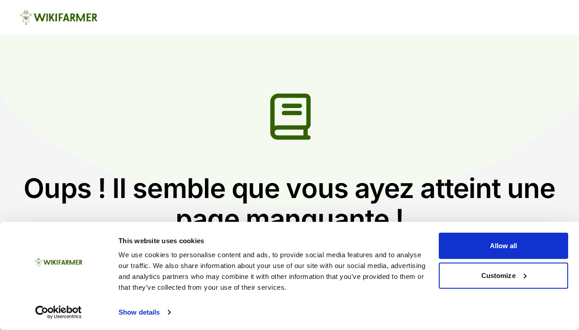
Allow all (503, 246)
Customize (498, 275)
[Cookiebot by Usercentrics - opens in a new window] (58, 312)
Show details (139, 312)
